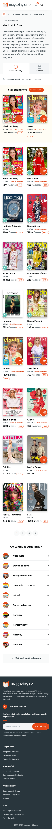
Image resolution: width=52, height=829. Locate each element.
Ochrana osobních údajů (13, 775)
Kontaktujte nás (9, 779)
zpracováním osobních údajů (14, 735)
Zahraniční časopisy (11, 759)
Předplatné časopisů (20, 14)
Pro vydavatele (9, 818)
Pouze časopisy (15, 71)
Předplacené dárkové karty (13, 814)
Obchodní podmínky (11, 771)
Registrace (16, 795)
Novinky (6, 798)
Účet (30, 4)
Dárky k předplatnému (12, 810)
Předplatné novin (9, 755)
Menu (47, 5)
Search (41, 4)
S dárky (40, 71)
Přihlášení (7, 795)
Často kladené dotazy (11, 791)
